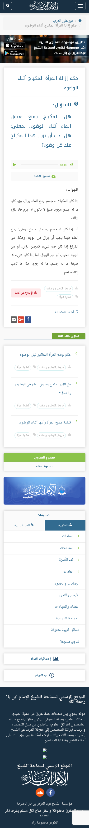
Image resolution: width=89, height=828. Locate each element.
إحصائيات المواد (42, 659)
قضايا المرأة (65, 297)
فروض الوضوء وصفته (58, 288)
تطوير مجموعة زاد (45, 822)
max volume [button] (71, 164)
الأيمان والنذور (69, 595)
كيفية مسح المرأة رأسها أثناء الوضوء (45, 422)
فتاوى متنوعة (70, 642)
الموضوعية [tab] (22, 525)
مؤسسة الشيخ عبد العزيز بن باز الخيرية (44, 803)
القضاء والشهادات (67, 607)
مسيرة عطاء (44, 466)
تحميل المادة (41, 176)
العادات (68, 572)
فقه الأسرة (66, 560)
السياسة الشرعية (68, 618)
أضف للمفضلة (65, 312)
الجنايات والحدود (67, 583)
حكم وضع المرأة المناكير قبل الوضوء (45, 355)
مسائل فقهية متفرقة (65, 630)
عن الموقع (42, 675)
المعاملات (67, 548)
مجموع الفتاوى (44, 457)
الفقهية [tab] (63, 525)
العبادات (68, 536)
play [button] (15, 164)
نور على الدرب (63, 21)
